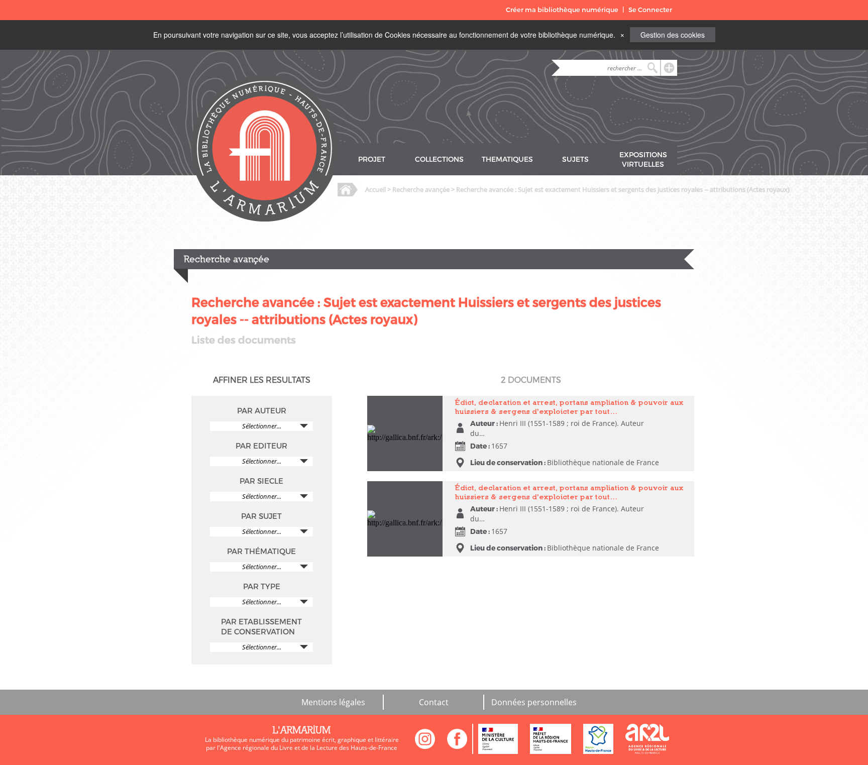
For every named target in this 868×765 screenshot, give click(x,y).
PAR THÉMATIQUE (261, 552)
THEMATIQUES (507, 159)
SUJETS (575, 159)
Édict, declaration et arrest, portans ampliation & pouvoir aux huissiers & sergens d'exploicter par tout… (569, 406)
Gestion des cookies (672, 35)
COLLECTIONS (439, 159)
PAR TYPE (261, 587)
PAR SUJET (261, 516)
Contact (434, 702)
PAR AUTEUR (261, 411)
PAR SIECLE (261, 481)
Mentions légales (333, 702)
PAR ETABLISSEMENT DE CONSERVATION (261, 627)
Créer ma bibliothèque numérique (562, 10)
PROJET (371, 159)
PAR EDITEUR (261, 446)
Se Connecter (650, 10)
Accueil (375, 189)
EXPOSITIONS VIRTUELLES (643, 159)
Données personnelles (534, 702)
